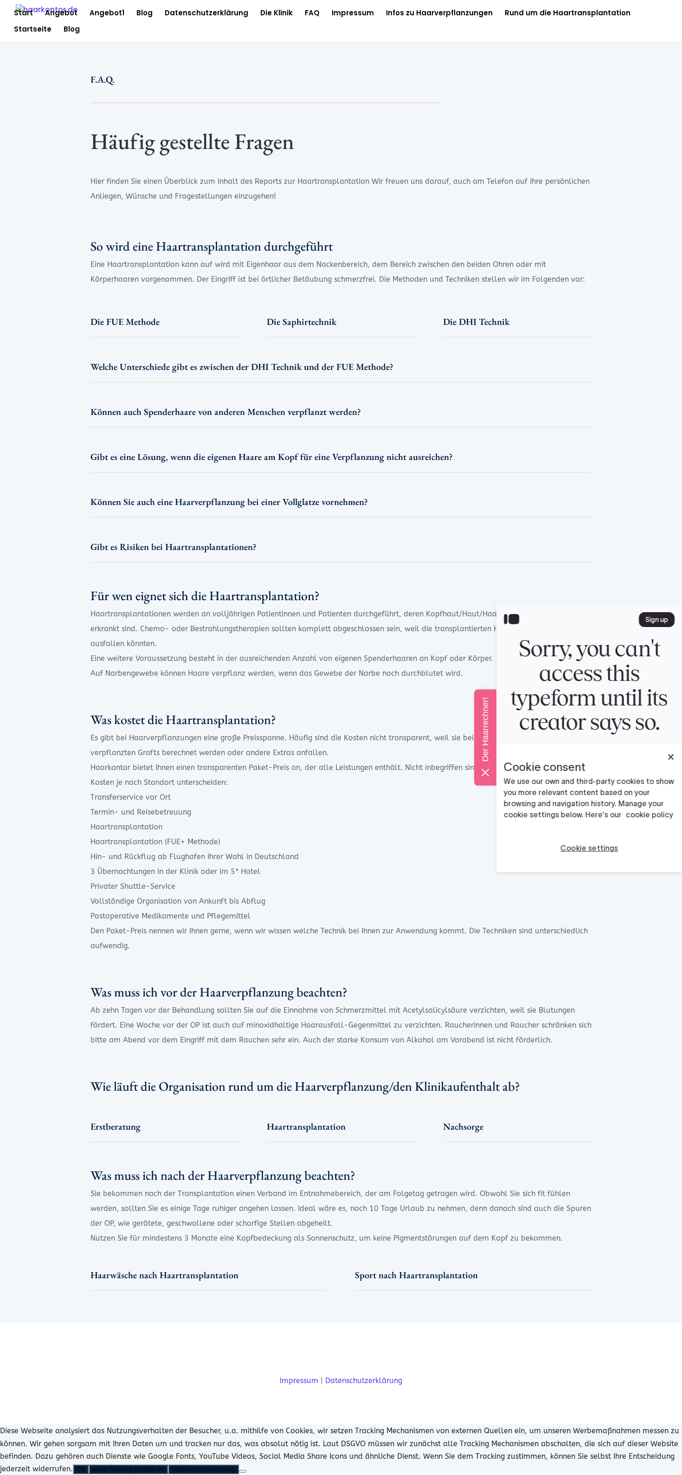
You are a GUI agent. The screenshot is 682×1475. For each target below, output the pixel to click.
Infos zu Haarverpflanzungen (439, 14)
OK (81, 1469)
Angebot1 (107, 14)
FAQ (312, 14)
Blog (144, 14)
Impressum (353, 14)
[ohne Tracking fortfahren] (242, 1471)
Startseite (32, 30)
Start (23, 14)
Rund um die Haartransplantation (568, 14)
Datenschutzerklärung (206, 14)
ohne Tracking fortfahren (128, 1469)
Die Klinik (276, 14)
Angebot (61, 14)
